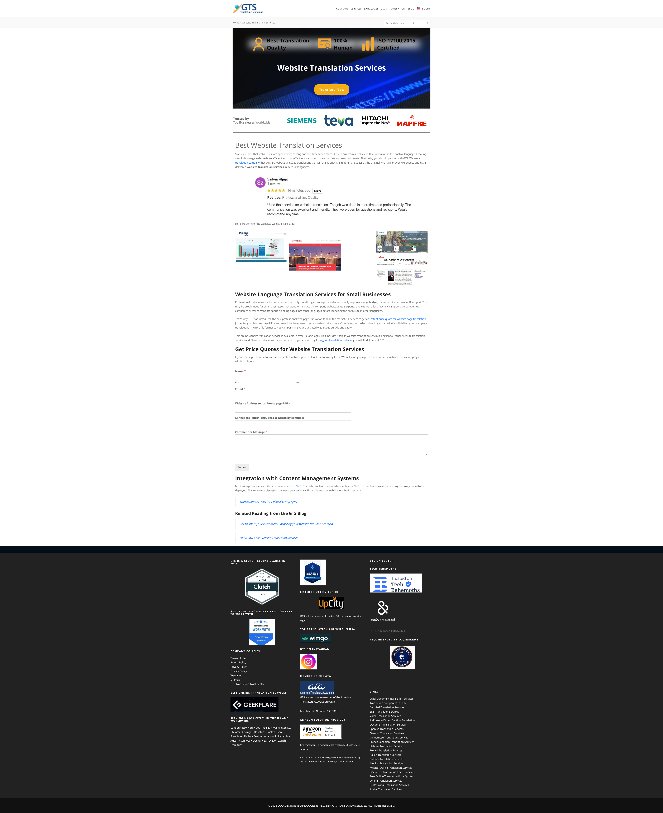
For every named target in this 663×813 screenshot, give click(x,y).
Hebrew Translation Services (386, 746)
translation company (247, 162)
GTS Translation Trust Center (247, 684)
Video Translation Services (385, 716)
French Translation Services (386, 750)
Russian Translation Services (386, 759)
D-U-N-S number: (387, 631)
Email (240, 389)
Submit (242, 467)
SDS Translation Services (384, 711)
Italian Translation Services (385, 754)
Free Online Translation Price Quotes (392, 776)
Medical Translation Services (386, 763)
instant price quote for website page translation (398, 319)
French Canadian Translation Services (392, 741)
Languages (371, 8)
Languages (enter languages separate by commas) (269, 418)
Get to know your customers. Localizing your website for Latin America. (286, 524)
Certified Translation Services (387, 707)
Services (356, 8)
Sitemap (235, 679)
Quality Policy (238, 671)
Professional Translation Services (389, 785)
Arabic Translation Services (386, 789)
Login (426, 8)
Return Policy (238, 662)
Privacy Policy (238, 666)
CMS (298, 486)
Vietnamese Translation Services (389, 737)
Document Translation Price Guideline (392, 772)
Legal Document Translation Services (392, 698)
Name (240, 371)
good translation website (337, 340)
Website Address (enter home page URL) (262, 403)
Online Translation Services (386, 780)
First (237, 382)
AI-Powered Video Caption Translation (392, 720)
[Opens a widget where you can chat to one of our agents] (650, 805)
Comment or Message (251, 432)
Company (342, 8)
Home (236, 22)
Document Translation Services (388, 724)
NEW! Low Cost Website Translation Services (268, 538)
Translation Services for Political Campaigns (268, 502)
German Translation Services (387, 733)
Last (297, 382)
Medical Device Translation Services (391, 767)
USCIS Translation (393, 8)
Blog (411, 8)
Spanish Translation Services (386, 729)
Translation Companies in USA (388, 703)
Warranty (236, 675)
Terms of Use (238, 658)
